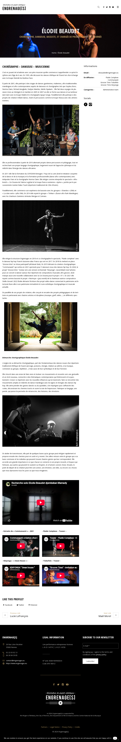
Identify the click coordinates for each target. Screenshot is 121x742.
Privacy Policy (67, 727)
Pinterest (33, 605)
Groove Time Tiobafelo (109, 82)
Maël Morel (105, 616)
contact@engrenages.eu (15, 660)
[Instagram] (110, 7)
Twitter (21, 605)
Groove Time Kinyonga (109, 85)
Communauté (113, 80)
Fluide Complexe (112, 77)
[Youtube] (113, 7)
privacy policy (101, 654)
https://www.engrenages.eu (16, 663)
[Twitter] (107, 7)
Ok (115, 738)
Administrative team (110, 90)
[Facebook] (104, 7)
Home (54, 53)
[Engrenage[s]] (60, 698)
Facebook (8, 605)
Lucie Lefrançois (19, 616)
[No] (118, 739)
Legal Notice (55, 727)
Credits (77, 727)
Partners (44, 727)
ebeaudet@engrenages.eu (108, 73)
